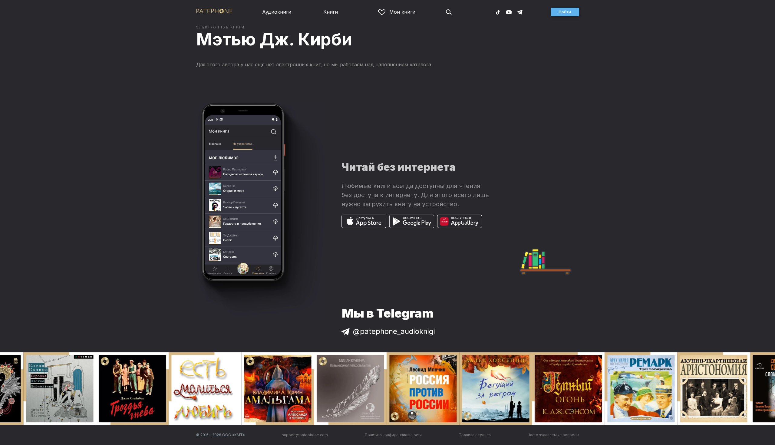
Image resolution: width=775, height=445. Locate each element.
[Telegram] (519, 12)
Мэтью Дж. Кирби (274, 39)
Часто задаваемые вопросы (553, 435)
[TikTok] (498, 12)
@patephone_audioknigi (394, 331)
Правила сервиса (475, 435)
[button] (565, 12)
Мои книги (402, 12)
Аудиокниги (276, 12)
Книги (330, 12)
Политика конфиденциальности (393, 435)
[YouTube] (509, 12)
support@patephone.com (305, 435)
